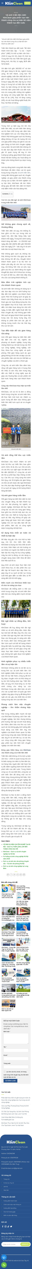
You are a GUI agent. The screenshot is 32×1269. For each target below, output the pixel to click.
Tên (5, 1047)
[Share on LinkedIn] (24, 874)
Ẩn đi (10, 194)
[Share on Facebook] (11, 874)
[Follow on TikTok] (8, 1227)
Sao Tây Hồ (25, 1260)
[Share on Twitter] (14, 874)
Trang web (7, 1063)
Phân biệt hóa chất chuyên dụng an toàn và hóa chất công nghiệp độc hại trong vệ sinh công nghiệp (15, 1100)
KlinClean (27, 750)
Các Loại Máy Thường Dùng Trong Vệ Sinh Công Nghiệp (15, 1107)
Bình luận (7, 1031)
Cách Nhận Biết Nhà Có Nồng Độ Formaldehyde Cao (12, 1118)
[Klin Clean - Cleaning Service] (14, 3)
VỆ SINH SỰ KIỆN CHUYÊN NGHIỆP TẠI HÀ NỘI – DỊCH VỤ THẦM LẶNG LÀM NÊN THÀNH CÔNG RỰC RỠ (16, 846)
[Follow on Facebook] (3, 1227)
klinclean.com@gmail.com (13, 1168)
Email (6, 1055)
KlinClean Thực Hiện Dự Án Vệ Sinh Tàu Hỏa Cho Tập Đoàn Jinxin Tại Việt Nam (15, 1124)
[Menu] (2, 3)
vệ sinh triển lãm (24, 173)
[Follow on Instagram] (5, 1227)
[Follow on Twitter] (11, 1227)
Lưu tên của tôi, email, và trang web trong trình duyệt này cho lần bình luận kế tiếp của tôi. (16, 1074)
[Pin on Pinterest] (20, 874)
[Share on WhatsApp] (7, 874)
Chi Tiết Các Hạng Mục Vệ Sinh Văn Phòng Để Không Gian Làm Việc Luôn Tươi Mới (15, 1113)
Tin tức (16, 12)
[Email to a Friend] (17, 874)
